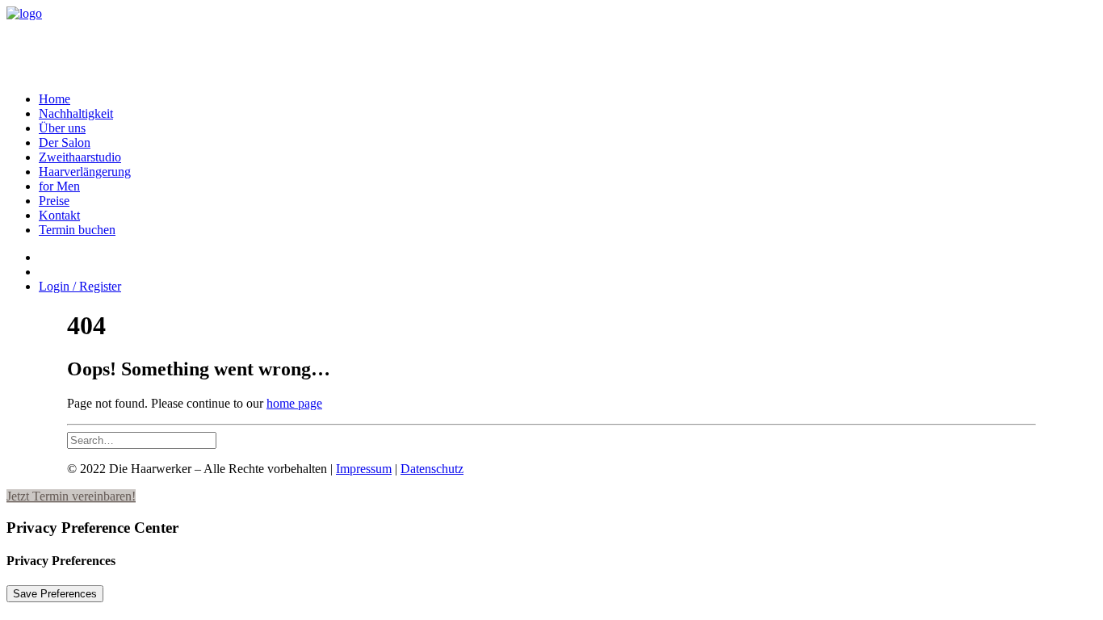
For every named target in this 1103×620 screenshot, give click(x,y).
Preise (54, 200)
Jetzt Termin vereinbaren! (71, 496)
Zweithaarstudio (80, 157)
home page (294, 403)
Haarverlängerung (85, 171)
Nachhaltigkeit (76, 113)
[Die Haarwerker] (551, 42)
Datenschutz (432, 468)
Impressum (364, 468)
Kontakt (59, 215)
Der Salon (64, 142)
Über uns (62, 128)
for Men (59, 186)
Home (54, 99)
